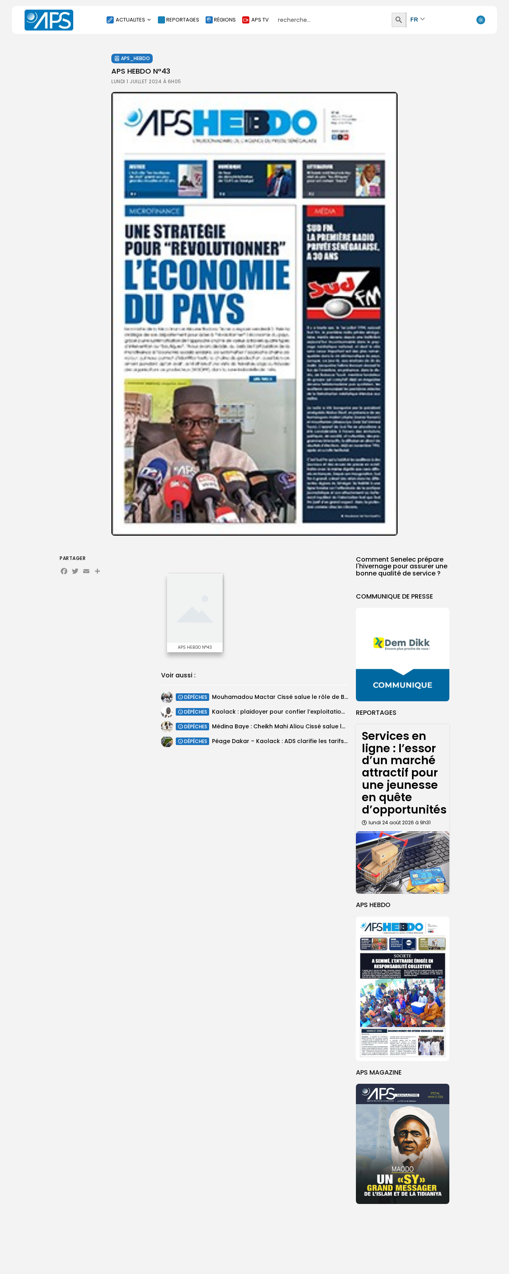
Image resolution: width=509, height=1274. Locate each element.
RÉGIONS (225, 19)
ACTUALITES (130, 19)
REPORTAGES (182, 19)
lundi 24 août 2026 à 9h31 (400, 822)
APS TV (260, 19)
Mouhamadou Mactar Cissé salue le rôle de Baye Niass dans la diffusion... (319, 697)
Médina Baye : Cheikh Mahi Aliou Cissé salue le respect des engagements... (320, 726)
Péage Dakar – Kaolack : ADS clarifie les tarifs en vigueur (294, 741)
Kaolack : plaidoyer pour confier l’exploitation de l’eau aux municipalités (317, 712)
